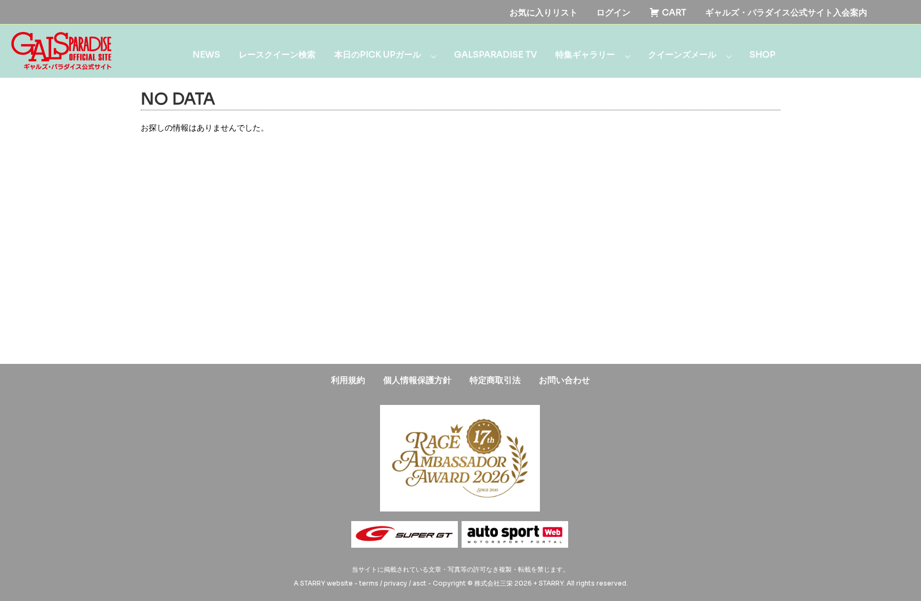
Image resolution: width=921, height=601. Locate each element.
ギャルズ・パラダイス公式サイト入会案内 (786, 12)
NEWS (206, 54)
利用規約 (348, 380)
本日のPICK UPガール (377, 54)
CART (673, 12)
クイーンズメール (682, 54)
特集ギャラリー (585, 54)
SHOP (762, 54)
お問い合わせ (564, 380)
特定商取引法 (495, 380)
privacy (395, 583)
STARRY (312, 583)
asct (419, 583)
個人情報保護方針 (417, 380)
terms (368, 583)
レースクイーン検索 (277, 54)
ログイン (613, 12)
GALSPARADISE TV (495, 54)
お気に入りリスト (544, 12)
